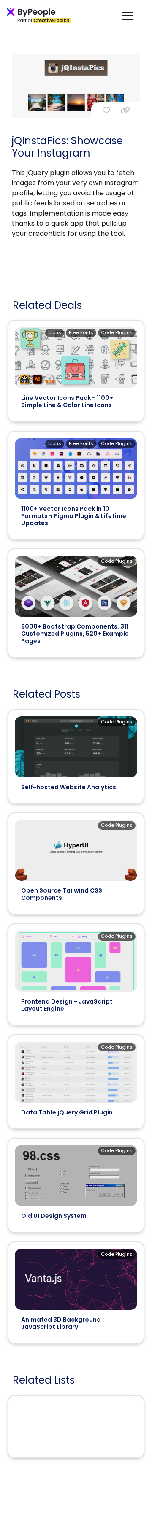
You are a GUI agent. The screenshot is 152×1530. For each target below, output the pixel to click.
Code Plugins (117, 332)
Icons (54, 332)
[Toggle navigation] (127, 15)
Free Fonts (81, 332)
